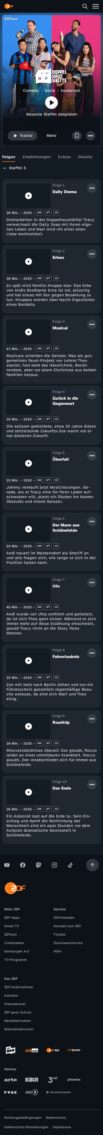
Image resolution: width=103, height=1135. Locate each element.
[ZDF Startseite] (9, 6)
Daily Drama (65, 191)
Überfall (61, 459)
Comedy (31, 90)
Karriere (11, 995)
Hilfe (57, 951)
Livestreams (14, 943)
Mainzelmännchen (19, 1029)
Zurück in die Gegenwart (65, 401)
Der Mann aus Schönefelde (66, 528)
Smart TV (11, 926)
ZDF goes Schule (17, 1012)
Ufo (56, 586)
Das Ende (62, 788)
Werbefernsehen (17, 1021)
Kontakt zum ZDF (67, 926)
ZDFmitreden (64, 918)
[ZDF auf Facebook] (22, 865)
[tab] (8, 157)
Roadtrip (61, 722)
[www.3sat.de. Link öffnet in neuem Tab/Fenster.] (52, 1079)
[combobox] (21, 168)
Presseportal (14, 1004)
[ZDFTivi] (52, 1050)
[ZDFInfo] (31, 1050)
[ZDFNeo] (10, 1050)
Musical (60, 327)
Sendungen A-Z (16, 951)
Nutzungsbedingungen (22, 1117)
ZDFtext (10, 934)
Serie (50, 90)
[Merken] (77, 135)
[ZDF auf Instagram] (54, 865)
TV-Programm (15, 960)
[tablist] (51, 157)
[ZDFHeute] (74, 1050)
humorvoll (70, 90)
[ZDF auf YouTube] (7, 865)
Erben (58, 257)
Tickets (59, 934)
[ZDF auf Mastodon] (38, 865)
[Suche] (85, 6)
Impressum (62, 1127)
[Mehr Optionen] (90, 135)
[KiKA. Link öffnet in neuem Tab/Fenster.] (31, 1079)
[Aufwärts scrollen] (92, 865)
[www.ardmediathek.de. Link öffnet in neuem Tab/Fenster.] (31, 1092)
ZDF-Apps (12, 918)
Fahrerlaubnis (66, 656)
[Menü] (95, 6)
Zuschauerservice (68, 943)
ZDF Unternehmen (18, 987)
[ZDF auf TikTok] (70, 865)
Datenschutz (56, 1117)
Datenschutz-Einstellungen (26, 1127)
